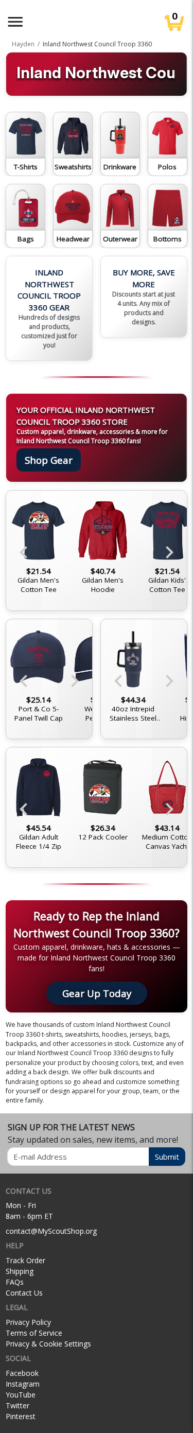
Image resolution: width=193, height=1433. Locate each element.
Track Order (25, 1260)
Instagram (23, 1384)
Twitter (17, 1405)
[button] (15, 22)
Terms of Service (34, 1333)
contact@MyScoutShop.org (51, 1231)
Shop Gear (49, 459)
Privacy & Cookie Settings (48, 1344)
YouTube (21, 1395)
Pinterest (21, 1416)
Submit (167, 1156)
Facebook (22, 1373)
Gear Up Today (96, 993)
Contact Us (24, 1293)
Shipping (19, 1271)
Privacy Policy (28, 1322)
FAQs (15, 1282)
